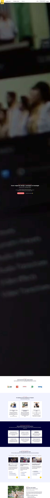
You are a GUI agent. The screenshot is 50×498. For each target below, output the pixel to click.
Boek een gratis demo (21, 193)
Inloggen (47, 1)
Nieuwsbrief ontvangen (29, 193)
